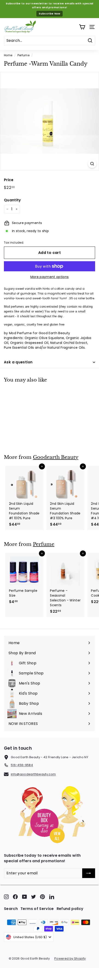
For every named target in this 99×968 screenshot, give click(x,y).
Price (9, 179)
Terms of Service (37, 908)
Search (11, 908)
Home (8, 55)
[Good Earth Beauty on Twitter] (33, 896)
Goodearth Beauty (55, 457)
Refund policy (70, 908)
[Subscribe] (88, 873)
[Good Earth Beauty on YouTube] (24, 896)
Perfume (23, 55)
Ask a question (18, 362)
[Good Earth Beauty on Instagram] (6, 896)
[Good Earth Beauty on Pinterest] (42, 896)
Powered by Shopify (70, 958)
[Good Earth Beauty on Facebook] (15, 896)
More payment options (49, 277)
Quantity (12, 200)
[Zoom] (92, 164)
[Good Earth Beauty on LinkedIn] (51, 896)
